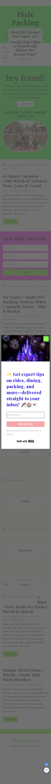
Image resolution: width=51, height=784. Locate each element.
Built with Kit (25, 441)
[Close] (46, 338)
